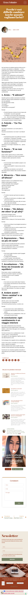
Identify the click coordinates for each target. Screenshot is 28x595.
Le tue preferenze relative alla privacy (14, 591)
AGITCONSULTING (20, 580)
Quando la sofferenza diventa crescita (18, 374)
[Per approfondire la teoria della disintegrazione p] (14, 451)
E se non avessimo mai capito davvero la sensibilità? (18, 415)
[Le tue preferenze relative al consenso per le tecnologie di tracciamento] (25, 594)
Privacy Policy (10, 583)
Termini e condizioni (3, 583)
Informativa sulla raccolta (8, 593)
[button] (3, 360)
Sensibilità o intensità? (16, 388)
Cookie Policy (20, 583)
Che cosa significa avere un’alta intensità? (17, 401)
